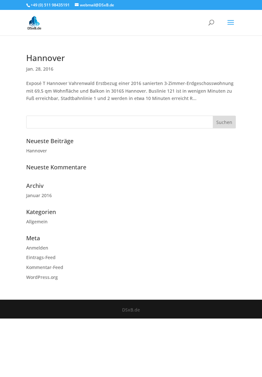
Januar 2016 (39, 195)
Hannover (45, 58)
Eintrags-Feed (41, 257)
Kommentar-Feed (44, 267)
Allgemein (37, 222)
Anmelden (37, 248)
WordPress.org (42, 277)
